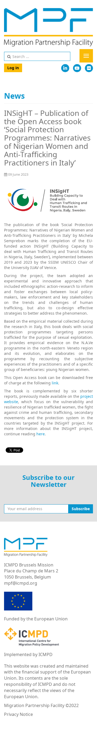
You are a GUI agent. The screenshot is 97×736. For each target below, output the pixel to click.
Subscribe (81, 508)
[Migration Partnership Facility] (48, 27)
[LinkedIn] (65, 68)
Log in (13, 67)
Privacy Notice (18, 714)
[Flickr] (89, 68)
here (40, 433)
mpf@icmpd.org (20, 583)
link (55, 382)
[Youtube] (77, 68)
